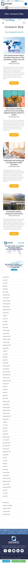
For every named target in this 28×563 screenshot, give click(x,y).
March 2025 (5, 327)
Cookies (23, 556)
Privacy (13, 556)
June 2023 (5, 389)
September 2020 (7, 487)
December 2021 (6, 442)
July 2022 (5, 422)
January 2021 (6, 475)
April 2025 (5, 324)
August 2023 (6, 383)
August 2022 (6, 419)
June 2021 (5, 460)
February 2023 (6, 401)
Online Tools (11, 531)
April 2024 (5, 360)
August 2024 (6, 348)
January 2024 (6, 368)
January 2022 (6, 439)
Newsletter (10, 7)
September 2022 (7, 416)
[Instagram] (14, 551)
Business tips (6, 502)
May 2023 (5, 392)
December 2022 (6, 407)
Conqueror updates (7, 505)
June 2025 (5, 318)
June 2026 (5, 283)
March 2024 (5, 363)
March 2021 (5, 469)
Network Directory (24, 530)
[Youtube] (22, 551)
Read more (14, 83)
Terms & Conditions (6, 556)
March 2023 (5, 398)
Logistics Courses (11, 533)
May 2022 (5, 428)
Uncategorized (6, 514)
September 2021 (6, 451)
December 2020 (6, 478)
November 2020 (6, 481)
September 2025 (7, 309)
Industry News (17, 7)
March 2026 (5, 292)
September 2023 (7, 380)
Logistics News (6, 511)
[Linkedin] (18, 551)
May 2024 (5, 357)
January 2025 (6, 333)
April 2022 (5, 431)
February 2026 (6, 295)
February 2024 (6, 366)
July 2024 (5, 351)
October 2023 (6, 377)
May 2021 (5, 463)
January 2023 (6, 404)
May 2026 (5, 286)
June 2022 (5, 425)
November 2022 (6, 410)
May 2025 (5, 321)
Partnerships (24, 7)
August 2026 (6, 277)
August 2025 (6, 312)
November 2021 (6, 445)
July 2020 (5, 490)
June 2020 (5, 493)
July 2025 (5, 315)
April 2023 (5, 395)
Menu (24, 22)
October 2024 (6, 342)
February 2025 (6, 330)
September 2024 (7, 345)
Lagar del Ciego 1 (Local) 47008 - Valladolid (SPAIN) (13, 545)
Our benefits (14, 530)
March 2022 (5, 434)
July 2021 (5, 457)
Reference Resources (22, 533)
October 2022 (6, 413)
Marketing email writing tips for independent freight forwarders (14, 162)
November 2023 (6, 374)
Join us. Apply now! (4, 530)
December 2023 (6, 371)
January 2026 (6, 297)
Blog (7, 7)
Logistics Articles (7, 508)
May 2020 (5, 496)
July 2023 (5, 386)
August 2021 (5, 454)
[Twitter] (10, 551)
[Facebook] (6, 551)
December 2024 (6, 336)
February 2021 (6, 472)
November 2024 (6, 339)
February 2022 (6, 437)
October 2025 (6, 306)
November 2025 (6, 303)
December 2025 (6, 300)
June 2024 (5, 354)
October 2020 (6, 484)
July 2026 (5, 280)
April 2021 (5, 466)
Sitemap (19, 556)
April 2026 (5, 289)
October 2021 (6, 448)
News (3, 7)
